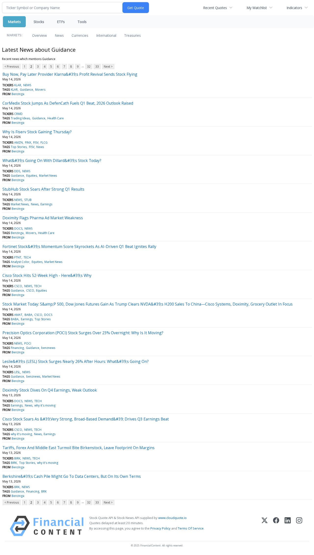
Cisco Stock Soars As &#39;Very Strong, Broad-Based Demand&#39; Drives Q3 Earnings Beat (85, 419)
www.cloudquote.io (172, 518)
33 (97, 66)
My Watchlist (257, 7)
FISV (36, 142)
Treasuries (132, 35)
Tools (82, 21)
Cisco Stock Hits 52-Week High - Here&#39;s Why (47, 275)
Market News (48, 175)
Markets (14, 21)
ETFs (61, 21)
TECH (27, 257)
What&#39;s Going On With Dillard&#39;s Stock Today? (51, 160)
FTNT (17, 257)
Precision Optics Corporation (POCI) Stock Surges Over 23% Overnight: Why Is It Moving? (82, 332)
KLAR (17, 85)
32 (89, 66)
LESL (17, 372)
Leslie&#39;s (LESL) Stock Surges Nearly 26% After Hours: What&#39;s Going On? (75, 361)
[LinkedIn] (288, 526)
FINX (28, 142)
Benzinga (18, 94)
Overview (39, 35)
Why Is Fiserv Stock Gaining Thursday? (37, 132)
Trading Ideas (20, 118)
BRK (17, 487)
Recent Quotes (215, 7)
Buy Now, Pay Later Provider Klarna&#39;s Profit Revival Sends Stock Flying (69, 74)
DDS (17, 171)
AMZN (18, 142)
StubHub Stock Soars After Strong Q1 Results (43, 189)
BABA (28, 315)
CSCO (18, 286)
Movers (40, 89)
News (59, 35)
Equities (31, 175)
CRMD (18, 114)
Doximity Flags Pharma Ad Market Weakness (42, 218)
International (106, 35)
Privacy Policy (160, 528)
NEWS (27, 85)
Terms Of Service (191, 528)
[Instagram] (299, 526)
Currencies (80, 35)
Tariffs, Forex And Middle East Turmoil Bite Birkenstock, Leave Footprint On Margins (78, 447)
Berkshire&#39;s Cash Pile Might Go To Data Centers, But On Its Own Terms (71, 476)
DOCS (18, 228)
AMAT (18, 315)
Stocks (39, 21)
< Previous (11, 66)
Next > (108, 66)
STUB (28, 200)
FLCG (44, 142)
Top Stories (19, 147)
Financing (17, 348)
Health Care (55, 118)
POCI (27, 343)
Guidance (26, 89)
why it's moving (44, 405)
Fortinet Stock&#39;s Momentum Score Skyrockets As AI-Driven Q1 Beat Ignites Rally (79, 246)
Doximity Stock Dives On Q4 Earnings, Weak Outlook (49, 390)
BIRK (17, 458)
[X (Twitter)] (265, 526)
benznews (48, 348)
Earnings (46, 204)
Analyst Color (20, 262)
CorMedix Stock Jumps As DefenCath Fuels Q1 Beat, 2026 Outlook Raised (67, 103)
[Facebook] (276, 526)
